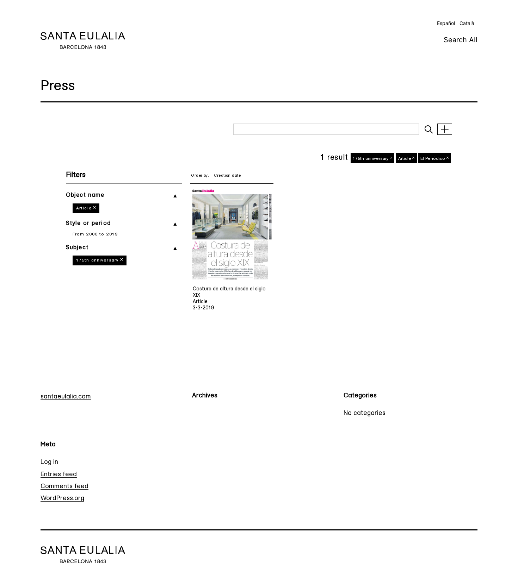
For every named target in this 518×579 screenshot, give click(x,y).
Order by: (200, 176)
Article (84, 208)
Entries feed (59, 475)
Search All (460, 40)
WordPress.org (62, 499)
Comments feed (64, 487)
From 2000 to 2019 (95, 234)
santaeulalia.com (66, 397)
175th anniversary (97, 260)
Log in (49, 462)
